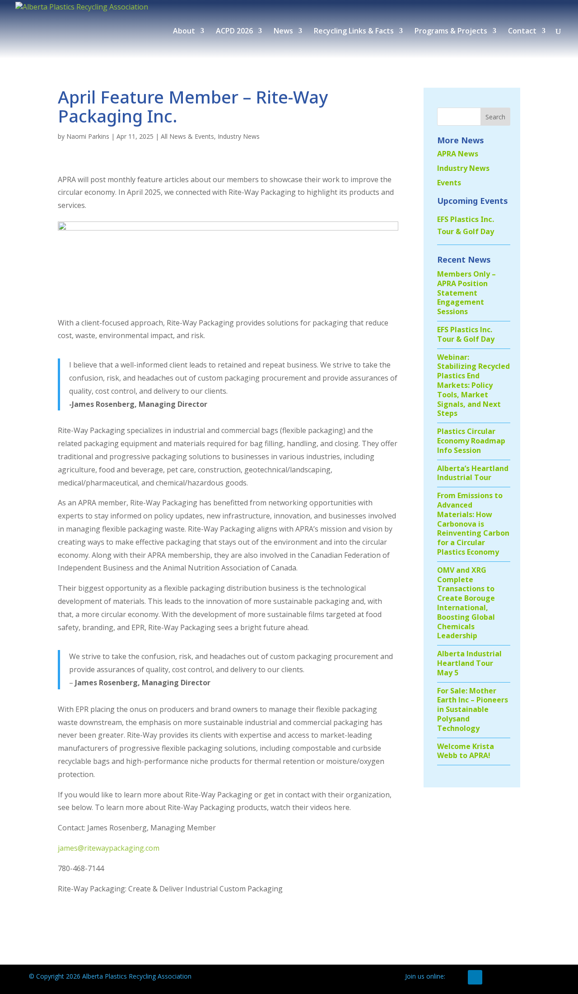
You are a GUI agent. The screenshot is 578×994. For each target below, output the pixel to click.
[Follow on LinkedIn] (475, 977)
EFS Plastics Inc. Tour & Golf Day (465, 334)
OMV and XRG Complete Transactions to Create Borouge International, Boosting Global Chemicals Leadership (466, 603)
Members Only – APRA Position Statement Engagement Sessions (466, 292)
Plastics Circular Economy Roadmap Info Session (471, 440)
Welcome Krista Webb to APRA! (465, 751)
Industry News (239, 136)
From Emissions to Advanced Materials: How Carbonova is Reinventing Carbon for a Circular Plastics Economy (473, 523)
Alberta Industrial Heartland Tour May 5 (469, 663)
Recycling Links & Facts (354, 32)
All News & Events (187, 136)
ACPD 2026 (234, 32)
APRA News (457, 154)
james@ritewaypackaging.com (108, 848)
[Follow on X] (457, 977)
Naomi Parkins (87, 136)
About (184, 32)
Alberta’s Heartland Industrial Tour (472, 473)
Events (449, 183)
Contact (522, 32)
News (283, 32)
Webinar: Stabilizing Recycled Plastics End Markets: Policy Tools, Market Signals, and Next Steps (473, 385)
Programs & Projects (451, 32)
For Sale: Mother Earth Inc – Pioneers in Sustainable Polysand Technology (472, 709)
